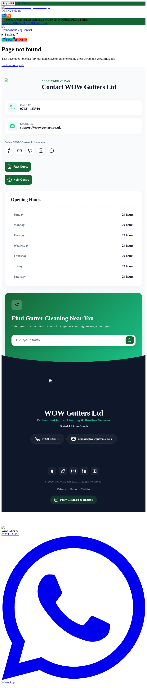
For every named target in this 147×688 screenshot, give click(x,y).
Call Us (22, 40)
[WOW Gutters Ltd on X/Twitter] (30, 150)
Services (10, 34)
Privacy (61, 489)
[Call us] (8, 16)
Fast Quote (20, 166)
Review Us (8, 23)
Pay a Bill (8, 3)
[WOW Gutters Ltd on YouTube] (19, 150)
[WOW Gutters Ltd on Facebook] (9, 150)
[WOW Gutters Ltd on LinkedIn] (84, 471)
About (13, 30)
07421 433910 (10, 534)
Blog (20, 30)
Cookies (85, 489)
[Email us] (4, 16)
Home (5, 30)
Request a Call (24, 23)
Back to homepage (13, 65)
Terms (73, 489)
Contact (27, 30)
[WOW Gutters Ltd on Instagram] (41, 150)
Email (9, 40)
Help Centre (22, 3)
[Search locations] (130, 340)
